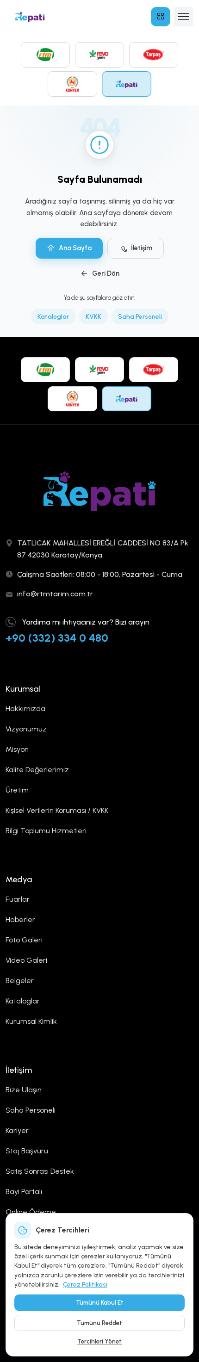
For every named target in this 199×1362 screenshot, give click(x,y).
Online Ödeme (31, 1211)
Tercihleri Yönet (99, 1341)
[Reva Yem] (99, 54)
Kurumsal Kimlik (31, 1021)
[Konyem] (72, 83)
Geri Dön (105, 273)
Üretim (17, 790)
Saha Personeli (140, 316)
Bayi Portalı (24, 1191)
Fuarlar (18, 899)
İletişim (141, 248)
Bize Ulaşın (24, 1089)
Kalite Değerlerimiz (37, 769)
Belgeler (20, 980)
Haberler (20, 919)
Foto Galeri (24, 939)
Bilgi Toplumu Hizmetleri (46, 830)
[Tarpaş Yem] (154, 54)
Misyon (17, 749)
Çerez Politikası (85, 1284)
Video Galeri (26, 960)
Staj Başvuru (27, 1150)
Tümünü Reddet (99, 1322)
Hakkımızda (25, 708)
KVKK (93, 316)
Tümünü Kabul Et (100, 1302)
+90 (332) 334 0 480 (57, 637)
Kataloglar (53, 316)
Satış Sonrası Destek (40, 1171)
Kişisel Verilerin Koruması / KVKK (57, 810)
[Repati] (126, 83)
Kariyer (17, 1130)
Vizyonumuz (26, 728)
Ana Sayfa (75, 248)
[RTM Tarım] (45, 54)
